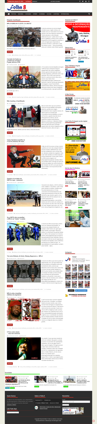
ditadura (15, 252)
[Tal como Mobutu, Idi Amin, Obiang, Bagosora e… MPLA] (24, 261)
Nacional (20, 14)
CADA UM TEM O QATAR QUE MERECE (70, 182)
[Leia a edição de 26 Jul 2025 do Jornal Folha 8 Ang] (68, 284)
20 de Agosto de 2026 (82, 376)
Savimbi (42, 366)
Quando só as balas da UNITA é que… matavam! (15, 179)
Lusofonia (56, 14)
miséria (23, 55)
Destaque (10, 366)
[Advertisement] (64, 8)
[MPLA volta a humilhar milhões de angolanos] (24, 299)
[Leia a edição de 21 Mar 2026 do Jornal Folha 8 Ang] (74, 268)
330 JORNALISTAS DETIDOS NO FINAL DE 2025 (83, 58)
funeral (16, 174)
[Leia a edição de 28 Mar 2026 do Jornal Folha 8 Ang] (68, 268)
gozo (18, 289)
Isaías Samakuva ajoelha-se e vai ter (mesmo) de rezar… (16, 140)
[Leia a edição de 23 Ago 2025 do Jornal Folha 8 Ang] (68, 276)
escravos (15, 328)
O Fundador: (41, 403)
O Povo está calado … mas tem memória (13, 332)
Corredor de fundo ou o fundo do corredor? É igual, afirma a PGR (14, 60)
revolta (37, 328)
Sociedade (28, 14)
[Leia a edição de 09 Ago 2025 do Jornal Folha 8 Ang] (81, 276)
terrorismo (37, 252)
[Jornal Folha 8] (8, 14)
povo (29, 55)
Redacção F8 (22, 26)
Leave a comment (50, 97)
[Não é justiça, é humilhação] (24, 105)
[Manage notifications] (94, 421)
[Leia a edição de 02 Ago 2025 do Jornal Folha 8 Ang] (87, 276)
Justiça (35, 97)
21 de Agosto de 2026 (53, 376)
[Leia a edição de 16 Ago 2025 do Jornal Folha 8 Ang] (74, 276)
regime (38, 366)
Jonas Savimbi (33, 174)
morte (32, 366)
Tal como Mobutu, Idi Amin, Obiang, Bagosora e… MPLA (25, 256)
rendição (41, 174)
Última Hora (68, 60)
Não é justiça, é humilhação (16, 101)
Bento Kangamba (17, 97)
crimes (22, 136)
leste (20, 55)
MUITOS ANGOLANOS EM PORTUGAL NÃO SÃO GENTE (70, 204)
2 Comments (48, 289)
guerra (25, 213)
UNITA (32, 55)
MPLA (26, 55)
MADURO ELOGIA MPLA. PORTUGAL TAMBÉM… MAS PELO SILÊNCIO (83, 184)
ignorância (31, 97)
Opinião (35, 14)
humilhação (16, 55)
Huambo (29, 213)
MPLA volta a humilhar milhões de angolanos (14, 294)
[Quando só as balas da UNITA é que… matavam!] (24, 185)
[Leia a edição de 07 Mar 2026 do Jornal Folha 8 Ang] (87, 268)
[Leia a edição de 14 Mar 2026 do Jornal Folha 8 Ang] (81, 268)
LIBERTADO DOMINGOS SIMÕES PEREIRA (71, 58)
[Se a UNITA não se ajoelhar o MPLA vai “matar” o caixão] (24, 223)
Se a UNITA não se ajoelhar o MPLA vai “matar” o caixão (16, 218)
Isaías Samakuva (27, 174)
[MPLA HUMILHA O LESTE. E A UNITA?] (24, 28)
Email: (63, 399)
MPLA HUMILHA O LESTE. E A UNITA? (19, 23)
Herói (24, 366)
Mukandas (15, 366)
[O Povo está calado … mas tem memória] (24, 338)
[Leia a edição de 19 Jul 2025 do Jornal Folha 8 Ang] (74, 284)
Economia (42, 14)
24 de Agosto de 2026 (24, 376)
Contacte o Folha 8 (11, 404)
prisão (43, 97)
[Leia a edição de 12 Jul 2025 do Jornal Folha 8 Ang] (81, 284)
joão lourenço (28, 289)
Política (13, 14)
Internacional (65, 14)
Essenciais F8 (38, 400)
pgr (40, 97)
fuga (22, 97)
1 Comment (38, 55)
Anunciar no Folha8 (54, 403)
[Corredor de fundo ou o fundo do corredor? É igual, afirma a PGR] (24, 67)
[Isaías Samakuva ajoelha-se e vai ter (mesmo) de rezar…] (24, 146)
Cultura (49, 14)
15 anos (21, 366)
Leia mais (10, 51)
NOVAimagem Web (56, 420)
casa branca (17, 213)
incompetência (33, 136)
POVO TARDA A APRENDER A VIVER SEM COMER (83, 204)
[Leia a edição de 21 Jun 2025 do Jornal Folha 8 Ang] (87, 284)
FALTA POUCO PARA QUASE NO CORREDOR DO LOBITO (52, 1)
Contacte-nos (47, 400)
